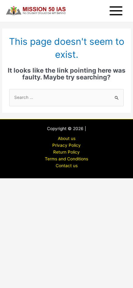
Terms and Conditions (66, 158)
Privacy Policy (66, 145)
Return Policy (66, 152)
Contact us (67, 165)
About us (66, 138)
